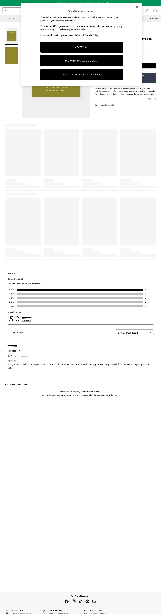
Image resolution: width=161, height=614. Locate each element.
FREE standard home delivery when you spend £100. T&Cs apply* (80, 2)
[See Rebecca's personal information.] (19, 350)
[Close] (136, 6)
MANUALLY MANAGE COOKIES (81, 60)
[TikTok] (80, 601)
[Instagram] (73, 601)
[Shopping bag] (155, 10)
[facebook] (66, 601)
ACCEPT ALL (81, 47)
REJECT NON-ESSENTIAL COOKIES (81, 74)
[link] (146, 10)
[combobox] (137, 332)
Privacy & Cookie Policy (86, 35)
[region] (81, 44)
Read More (151, 98)
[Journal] (94, 601)
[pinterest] (87, 601)
